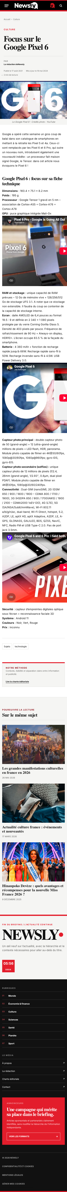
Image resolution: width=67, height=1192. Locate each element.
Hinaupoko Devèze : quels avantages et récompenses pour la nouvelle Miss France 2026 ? (32, 890)
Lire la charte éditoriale (17, 681)
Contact (33, 1087)
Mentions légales (12, 1175)
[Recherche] (60, 5)
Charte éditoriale (33, 1079)
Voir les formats (33, 1136)
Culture (16, 19)
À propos (33, 1063)
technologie (21, 646)
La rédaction (33, 1071)
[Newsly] (35, 6)
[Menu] (6, 5)
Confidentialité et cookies (18, 1166)
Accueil (7, 19)
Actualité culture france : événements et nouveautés (32, 829)
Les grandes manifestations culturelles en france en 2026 (32, 770)
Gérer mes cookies (13, 1183)
